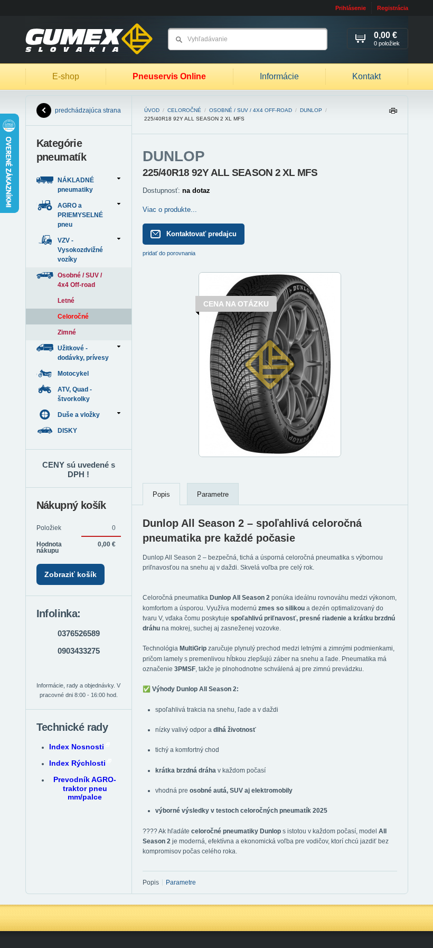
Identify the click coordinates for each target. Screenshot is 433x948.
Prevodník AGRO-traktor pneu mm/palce (84, 788)
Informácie (279, 76)
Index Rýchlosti (77, 763)
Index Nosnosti (76, 746)
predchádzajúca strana (88, 110)
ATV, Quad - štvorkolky (75, 394)
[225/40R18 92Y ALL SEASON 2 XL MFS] (270, 455)
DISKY (68, 430)
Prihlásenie (350, 8)
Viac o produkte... (170, 209)
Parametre (213, 494)
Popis (161, 494)
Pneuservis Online (169, 76)
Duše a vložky (79, 415)
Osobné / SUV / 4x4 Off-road (250, 110)
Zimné (67, 332)
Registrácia (392, 8)
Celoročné (184, 110)
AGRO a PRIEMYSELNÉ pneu (80, 215)
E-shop (65, 76)
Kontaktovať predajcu (201, 234)
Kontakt (366, 76)
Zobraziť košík (70, 574)
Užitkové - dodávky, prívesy (83, 353)
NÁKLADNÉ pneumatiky (76, 184)
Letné (66, 300)
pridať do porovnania (169, 253)
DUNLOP (311, 110)
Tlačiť (393, 113)
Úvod (151, 110)
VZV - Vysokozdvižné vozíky (80, 250)
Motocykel (74, 373)
